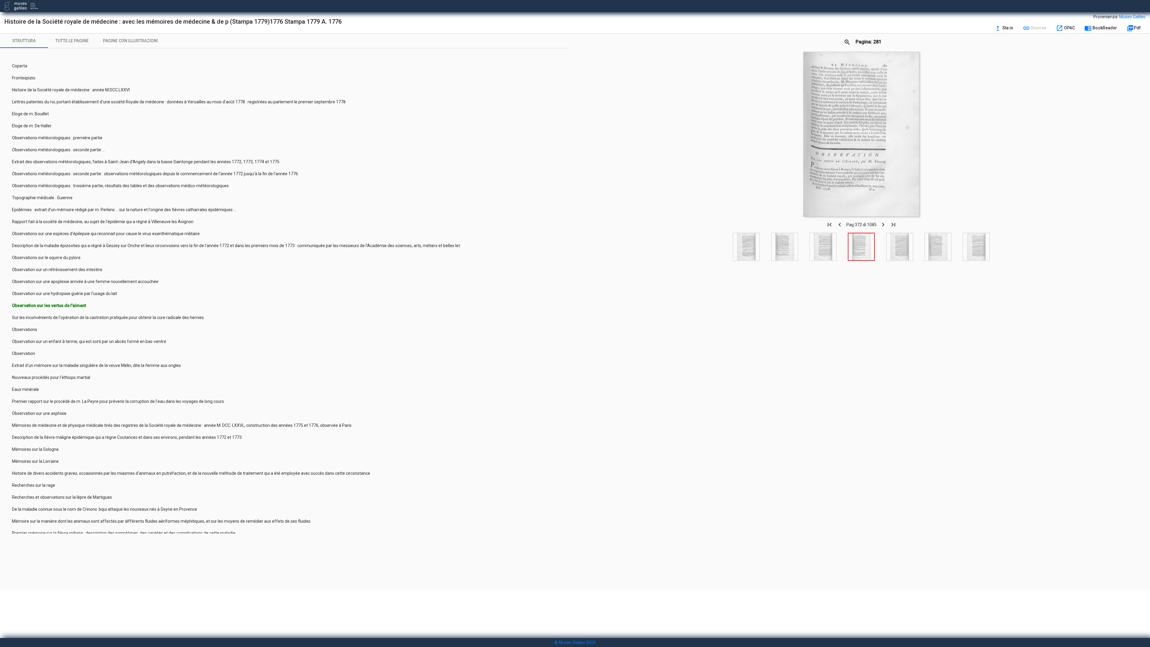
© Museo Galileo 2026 (575, 642)
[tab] (24, 41)
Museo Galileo (1132, 16)
